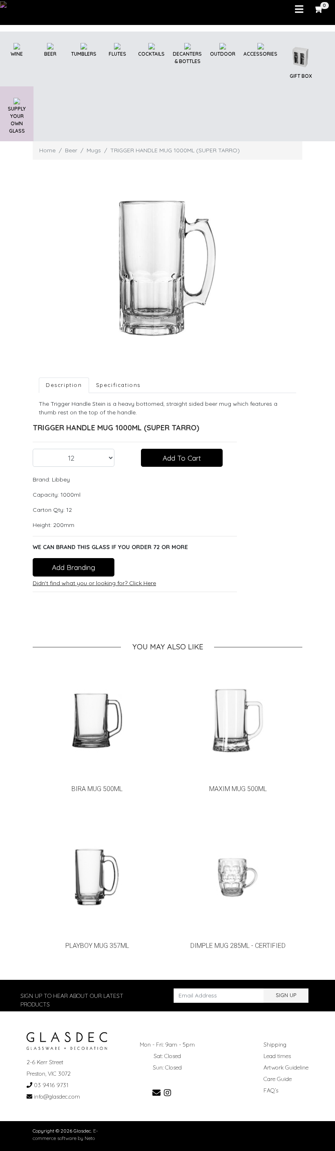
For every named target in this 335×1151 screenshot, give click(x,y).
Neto (90, 1138)
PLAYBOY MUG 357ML (97, 946)
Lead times (277, 1056)
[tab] (64, 385)
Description (64, 385)
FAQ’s (271, 1090)
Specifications (118, 385)
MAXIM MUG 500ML (238, 789)
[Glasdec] (67, 1040)
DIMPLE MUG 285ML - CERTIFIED (238, 946)
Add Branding (73, 567)
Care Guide (278, 1079)
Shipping (275, 1044)
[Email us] (156, 1093)
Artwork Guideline (286, 1067)
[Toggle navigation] (299, 9)
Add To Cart (182, 457)
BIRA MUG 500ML (97, 789)
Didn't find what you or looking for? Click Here (94, 583)
